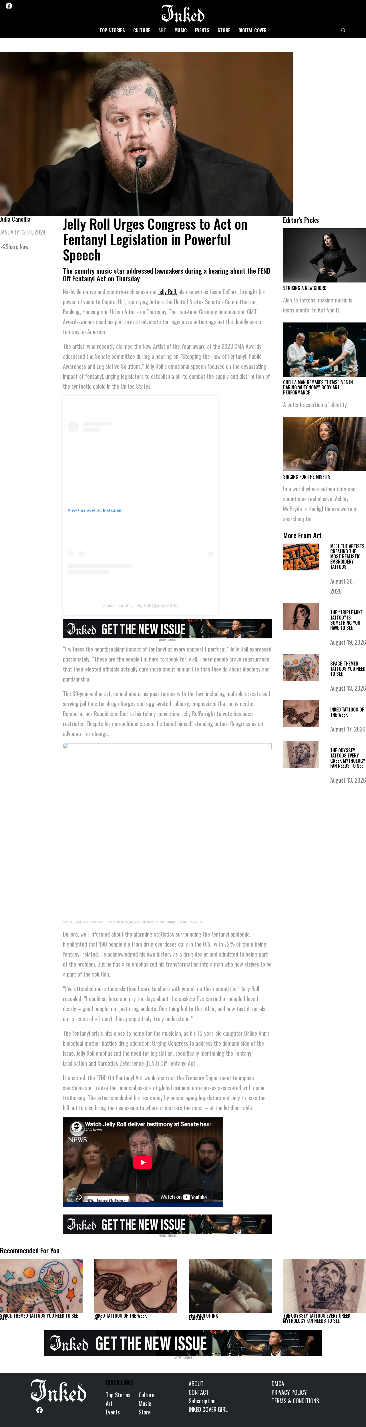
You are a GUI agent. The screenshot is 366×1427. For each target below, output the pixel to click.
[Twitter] (17, 6)
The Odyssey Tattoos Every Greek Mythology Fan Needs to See (347, 758)
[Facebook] (9, 6)
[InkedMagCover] (167, 628)
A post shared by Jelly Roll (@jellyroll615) (140, 605)
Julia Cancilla (15, 219)
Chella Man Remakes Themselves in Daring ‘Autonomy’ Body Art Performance (318, 387)
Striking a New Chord (305, 287)
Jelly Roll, (167, 291)
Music (180, 30)
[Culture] (230, 1286)
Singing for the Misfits (307, 476)
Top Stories (112, 30)
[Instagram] (25, 6)
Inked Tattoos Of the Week (347, 712)
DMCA (278, 1383)
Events (202, 30)
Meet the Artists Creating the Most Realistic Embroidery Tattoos (347, 556)
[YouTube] (48, 6)
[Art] (41, 1286)
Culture (141, 30)
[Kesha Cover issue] (183, 1342)
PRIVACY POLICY (289, 1392)
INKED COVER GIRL (208, 1409)
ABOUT (196, 1383)
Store (224, 30)
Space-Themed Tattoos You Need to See (347, 668)
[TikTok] (40, 6)
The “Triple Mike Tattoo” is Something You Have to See (346, 620)
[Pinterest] (33, 6)
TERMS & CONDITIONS (295, 1400)
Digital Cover (252, 30)
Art (162, 30)
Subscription (202, 1400)
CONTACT (199, 1392)
